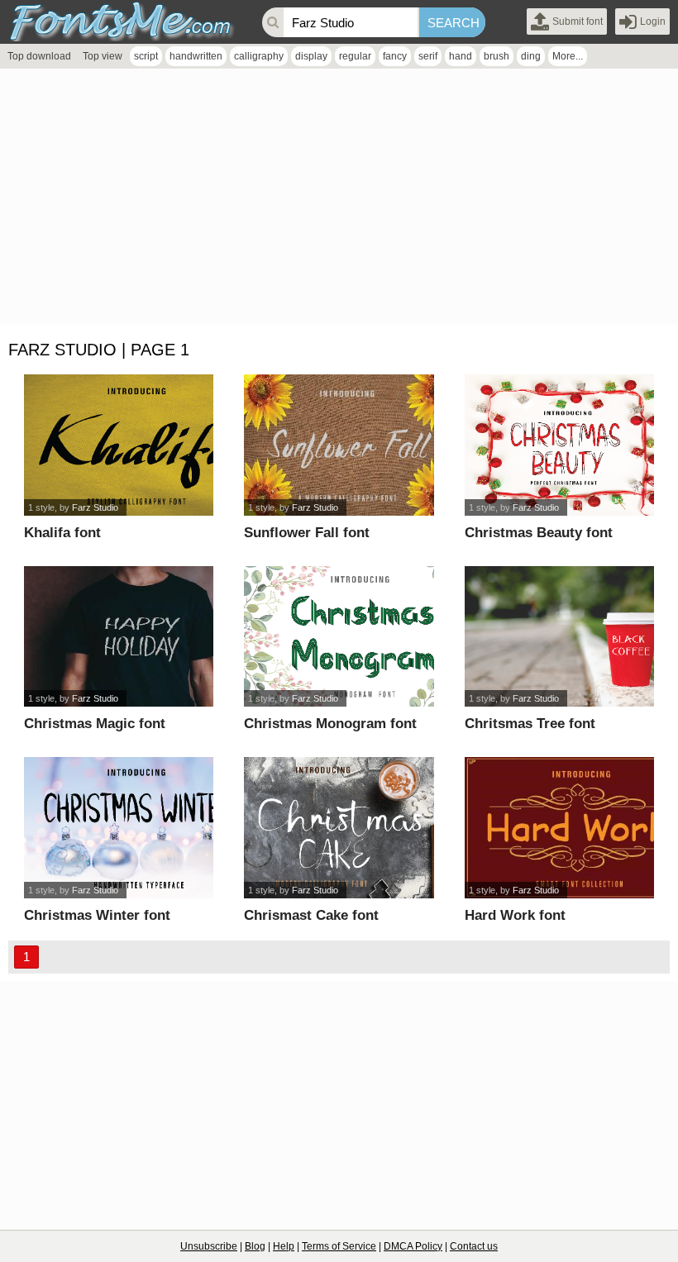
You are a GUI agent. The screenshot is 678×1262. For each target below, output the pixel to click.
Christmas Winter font (97, 915)
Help (283, 1246)
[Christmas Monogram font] (338, 636)
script (146, 56)
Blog (255, 1246)
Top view (102, 56)
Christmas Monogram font (330, 723)
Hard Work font (515, 915)
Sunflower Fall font (307, 533)
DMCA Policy (413, 1246)
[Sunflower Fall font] (338, 445)
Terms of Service (339, 1246)
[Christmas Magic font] (118, 636)
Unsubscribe (208, 1246)
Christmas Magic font (94, 723)
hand (460, 56)
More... (567, 56)
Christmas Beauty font (539, 533)
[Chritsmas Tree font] (559, 636)
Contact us (474, 1246)
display (311, 56)
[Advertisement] (339, 201)
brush (496, 56)
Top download (39, 56)
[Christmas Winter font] (118, 827)
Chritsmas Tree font (530, 723)
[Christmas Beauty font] (559, 445)
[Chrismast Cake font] (338, 827)
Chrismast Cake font (311, 915)
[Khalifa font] (118, 445)
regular (355, 56)
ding (531, 56)
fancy (395, 56)
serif (427, 56)
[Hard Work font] (559, 827)
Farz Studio (95, 507)
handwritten (196, 56)
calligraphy (259, 56)
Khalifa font (62, 533)
